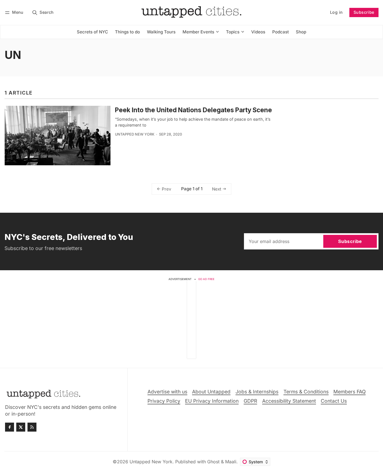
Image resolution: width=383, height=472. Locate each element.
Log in (336, 12)
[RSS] (31, 427)
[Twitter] (20, 427)
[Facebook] (9, 427)
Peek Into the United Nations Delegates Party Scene (193, 110)
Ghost (213, 461)
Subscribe (364, 12)
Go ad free (206, 279)
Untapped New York (134, 134)
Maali (230, 461)
